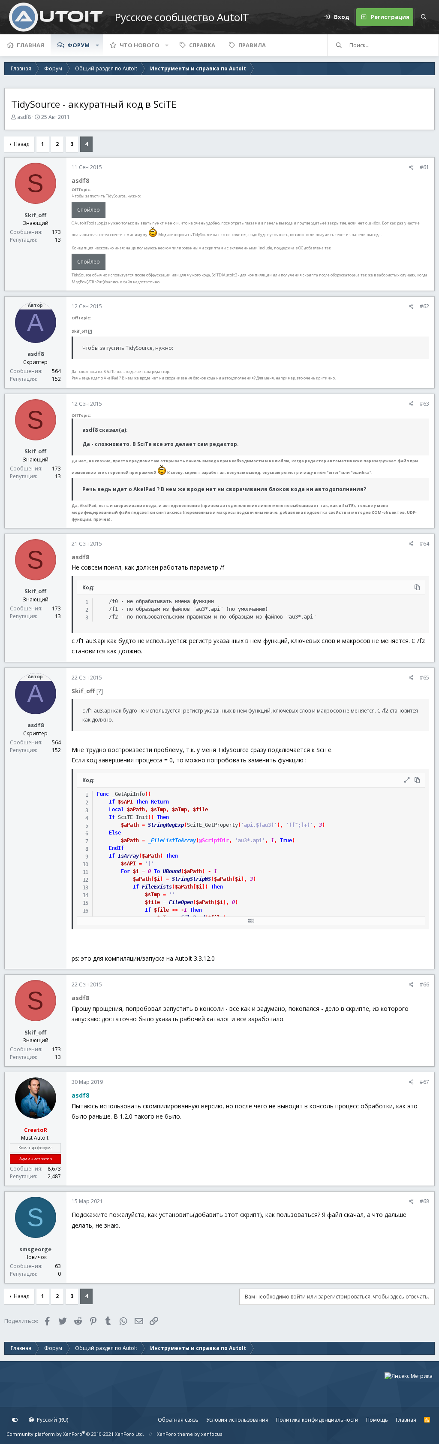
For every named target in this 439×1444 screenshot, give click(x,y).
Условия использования (237, 1419)
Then (142, 802)
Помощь (377, 1419)
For (125, 871)
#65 (424, 677)
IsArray (128, 856)
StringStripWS (191, 879)
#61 (424, 167)
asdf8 (24, 117)
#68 (424, 1201)
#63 (424, 403)
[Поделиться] (411, 167)
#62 (424, 306)
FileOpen (181, 902)
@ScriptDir (214, 840)
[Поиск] (424, 17)
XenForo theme (175, 1434)
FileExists (157, 887)
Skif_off (35, 215)
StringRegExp (166, 825)
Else (115, 833)
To (157, 871)
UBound (172, 871)
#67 (424, 1082)
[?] (90, 331)
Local (116, 810)
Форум (78, 45)
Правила (252, 45)
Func (103, 794)
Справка (202, 45)
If (112, 802)
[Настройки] (15, 1420)
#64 (424, 543)
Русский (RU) (52, 1419)
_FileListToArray (172, 840)
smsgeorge (35, 1249)
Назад (21, 144)
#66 (424, 984)
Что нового (139, 45)
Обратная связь (178, 1419)
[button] (97, 45)
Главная (30, 45)
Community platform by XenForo (75, 1434)
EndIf (116, 848)
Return (160, 802)
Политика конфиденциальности (317, 1419)
